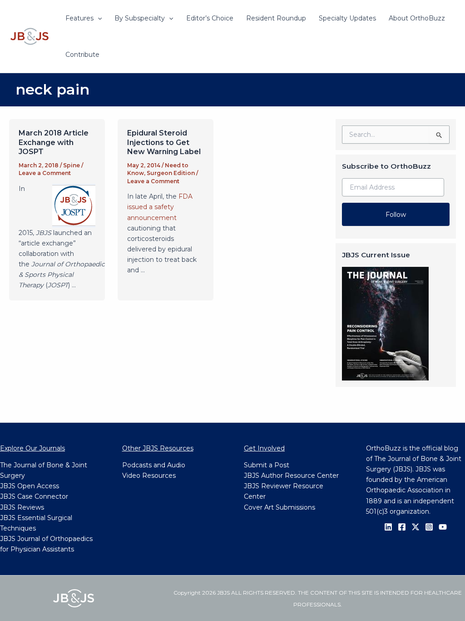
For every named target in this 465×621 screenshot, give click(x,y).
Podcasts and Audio (153, 465)
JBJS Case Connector (34, 496)
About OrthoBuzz (417, 18)
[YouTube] (443, 527)
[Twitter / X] (415, 527)
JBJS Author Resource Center (291, 475)
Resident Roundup (276, 18)
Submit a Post (266, 465)
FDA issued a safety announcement (160, 206)
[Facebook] (402, 527)
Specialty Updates (347, 18)
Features (79, 18)
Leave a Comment (45, 173)
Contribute (82, 54)
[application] (98, 18)
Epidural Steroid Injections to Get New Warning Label (164, 142)
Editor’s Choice (209, 18)
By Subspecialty (139, 18)
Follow (396, 214)
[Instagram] (429, 527)
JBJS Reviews (22, 507)
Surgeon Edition (171, 173)
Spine (71, 165)
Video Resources (149, 475)
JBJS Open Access (29, 486)
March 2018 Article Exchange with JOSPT (54, 142)
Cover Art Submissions (279, 507)
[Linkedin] (388, 527)
